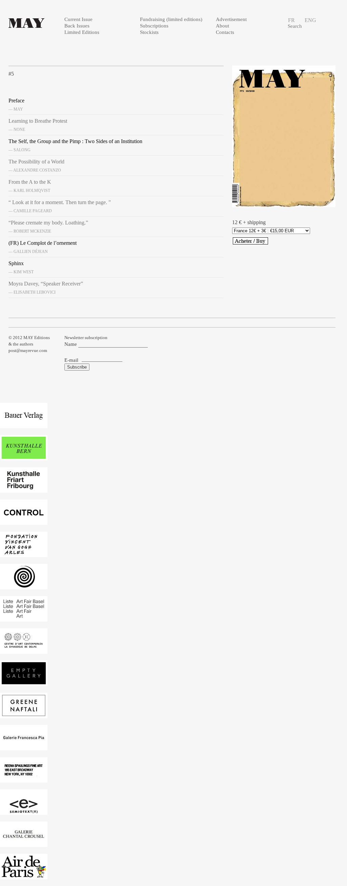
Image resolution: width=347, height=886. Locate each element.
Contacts (225, 32)
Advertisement (231, 19)
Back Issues (76, 25)
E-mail (71, 360)
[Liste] (24, 618)
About (222, 25)
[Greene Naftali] (24, 714)
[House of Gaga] (24, 586)
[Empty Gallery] (24, 682)
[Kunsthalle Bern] (24, 457)
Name (70, 344)
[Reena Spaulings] (24, 779)
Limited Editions (81, 32)
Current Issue (78, 19)
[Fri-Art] (24, 489)
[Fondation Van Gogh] (24, 553)
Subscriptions (154, 25)
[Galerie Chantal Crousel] (24, 843)
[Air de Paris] (24, 876)
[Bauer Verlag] (24, 425)
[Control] (24, 521)
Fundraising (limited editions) (171, 19)
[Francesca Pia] (24, 747)
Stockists (149, 32)
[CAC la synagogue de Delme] (24, 650)
